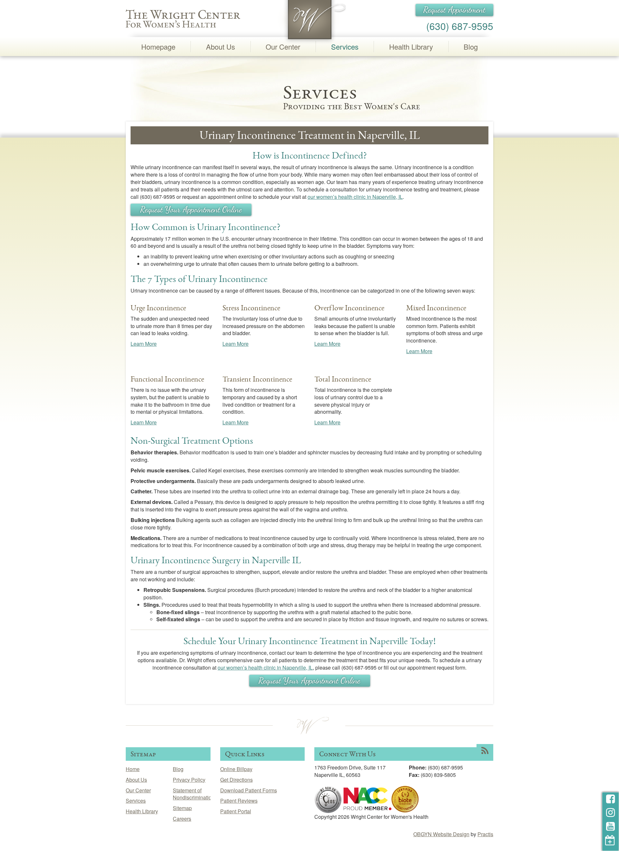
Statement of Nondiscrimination (193, 794)
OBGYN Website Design (441, 834)
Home (133, 769)
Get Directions (236, 779)
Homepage (158, 47)
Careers (182, 818)
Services (345, 47)
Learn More (144, 343)
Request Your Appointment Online (191, 209)
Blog (471, 47)
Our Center (283, 47)
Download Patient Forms (248, 790)
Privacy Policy (189, 779)
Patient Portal (235, 811)
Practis (485, 834)
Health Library (411, 47)
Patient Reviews (239, 800)
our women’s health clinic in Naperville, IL (355, 196)
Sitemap (182, 808)
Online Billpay (236, 769)
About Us (220, 47)
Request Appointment (454, 10)
